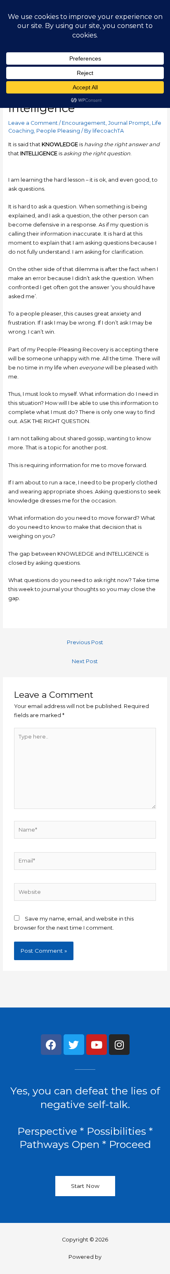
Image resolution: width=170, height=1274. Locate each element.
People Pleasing (58, 131)
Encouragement (84, 123)
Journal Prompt (128, 123)
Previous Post (85, 642)
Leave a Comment (33, 123)
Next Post (85, 661)
